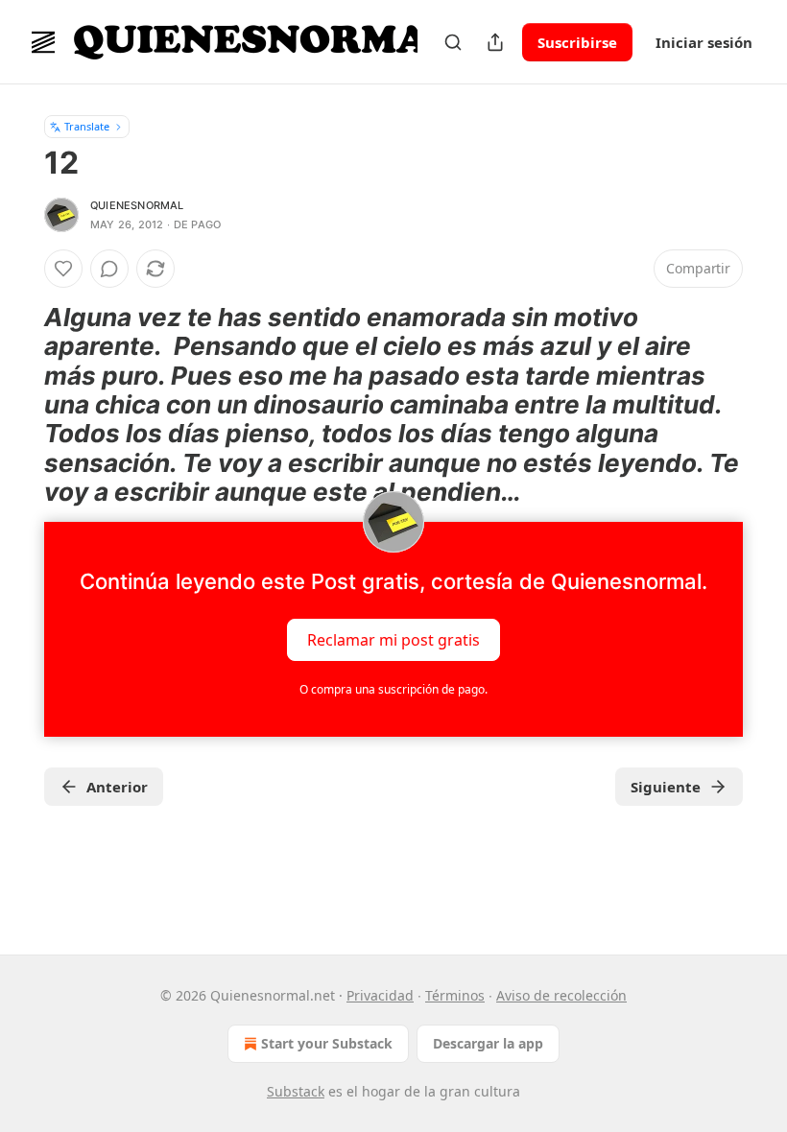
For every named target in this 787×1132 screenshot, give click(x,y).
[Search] (453, 42)
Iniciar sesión (704, 42)
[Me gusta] (63, 268)
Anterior (117, 786)
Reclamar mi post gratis (393, 639)
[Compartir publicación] (495, 42)
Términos (455, 995)
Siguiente (666, 786)
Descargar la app (488, 1043)
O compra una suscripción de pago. (393, 689)
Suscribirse (577, 42)
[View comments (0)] (109, 268)
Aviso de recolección (561, 995)
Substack (295, 1091)
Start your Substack (327, 1043)
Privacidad (380, 995)
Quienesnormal (137, 205)
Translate (86, 126)
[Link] (17, 404)
